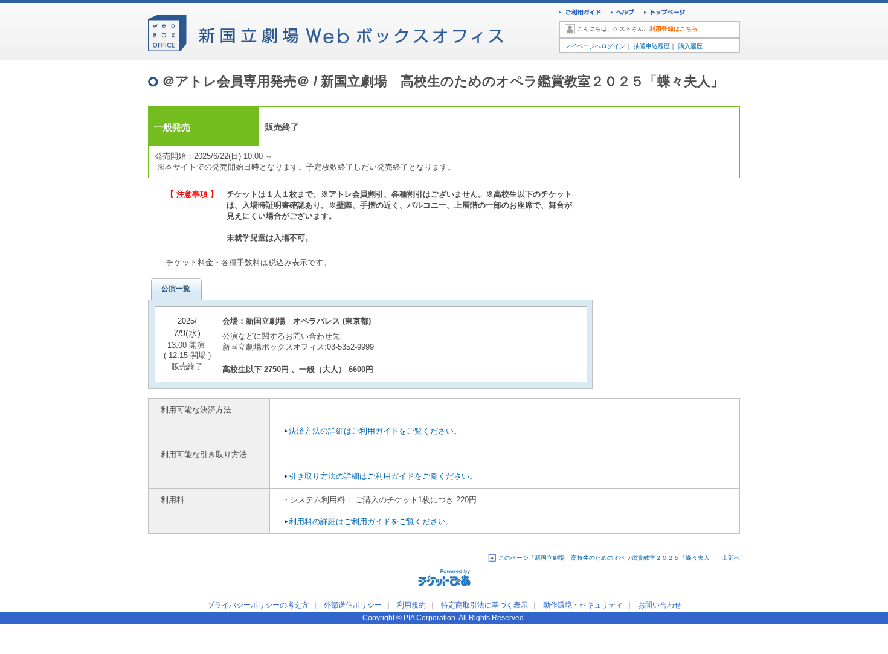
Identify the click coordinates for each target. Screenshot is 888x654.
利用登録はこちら (673, 28)
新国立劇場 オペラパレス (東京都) (308, 320)
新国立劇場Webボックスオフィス (325, 30)
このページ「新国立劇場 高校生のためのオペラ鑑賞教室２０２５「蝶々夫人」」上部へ (619, 557)
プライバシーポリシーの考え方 (258, 605)
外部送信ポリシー (353, 605)
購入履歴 (690, 46)
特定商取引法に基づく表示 (484, 605)
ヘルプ (622, 13)
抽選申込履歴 (652, 46)
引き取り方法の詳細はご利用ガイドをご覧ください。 (383, 476)
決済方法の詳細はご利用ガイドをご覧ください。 (375, 430)
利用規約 (411, 605)
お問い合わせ (659, 605)
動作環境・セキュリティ (583, 605)
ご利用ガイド (580, 13)
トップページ (665, 13)
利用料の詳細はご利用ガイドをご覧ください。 (371, 521)
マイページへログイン (595, 46)
